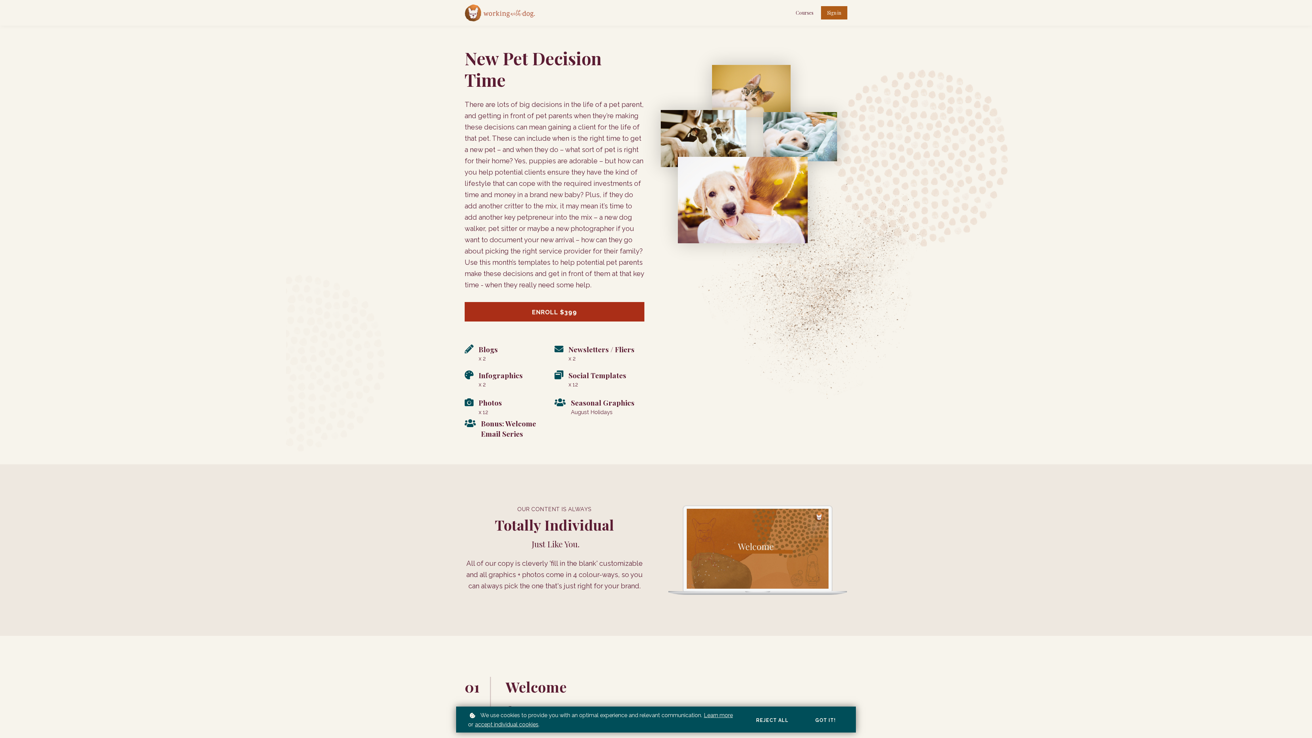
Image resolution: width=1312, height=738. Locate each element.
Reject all (772, 720)
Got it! (825, 720)
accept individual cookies (506, 724)
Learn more (718, 715)
